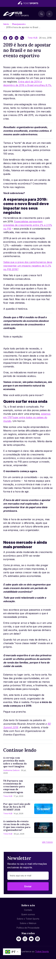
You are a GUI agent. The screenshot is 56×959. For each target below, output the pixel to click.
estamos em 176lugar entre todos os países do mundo (26, 417)
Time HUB (33, 37)
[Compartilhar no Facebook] (5, 37)
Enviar (28, 886)
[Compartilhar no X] (11, 37)
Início (6, 24)
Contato (28, 910)
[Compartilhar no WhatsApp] (22, 37)
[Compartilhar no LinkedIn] (17, 37)
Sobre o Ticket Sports (28, 918)
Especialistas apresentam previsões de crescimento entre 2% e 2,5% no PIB (27, 225)
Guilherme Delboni (11, 770)
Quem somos (28, 914)
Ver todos (47, 842)
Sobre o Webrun (28, 923)
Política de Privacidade (28, 927)
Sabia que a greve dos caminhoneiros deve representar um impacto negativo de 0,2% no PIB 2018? (27, 266)
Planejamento (19, 24)
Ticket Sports (42, 951)
